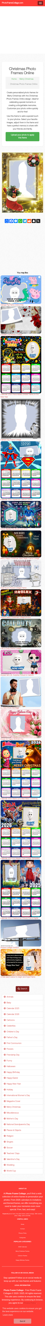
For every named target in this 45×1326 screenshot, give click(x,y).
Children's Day (12, 1032)
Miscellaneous (12, 1113)
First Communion (14, 1044)
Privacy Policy (22, 1233)
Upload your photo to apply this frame (22, 136)
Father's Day (11, 1038)
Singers (9, 1142)
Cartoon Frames (22, 1255)
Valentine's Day (13, 1159)
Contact (22, 1228)
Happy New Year (13, 1084)
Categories (22, 1237)
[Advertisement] (22, 30)
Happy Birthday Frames (22, 1260)
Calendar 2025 (12, 1009)
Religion (10, 1136)
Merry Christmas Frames (22, 1251)
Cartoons (10, 1020)
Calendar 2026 (12, 1015)
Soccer (9, 1148)
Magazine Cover (13, 1102)
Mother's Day (12, 1119)
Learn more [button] (8, 1315)
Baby (8, 1003)
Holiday (9, 1090)
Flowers (9, 1049)
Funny (9, 1061)
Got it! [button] (22, 1321)
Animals (9, 997)
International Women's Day (18, 1096)
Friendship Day (12, 1055)
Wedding (10, 1165)
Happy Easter (12, 1078)
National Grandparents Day (18, 1125)
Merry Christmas (27, 79)
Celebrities (11, 1026)
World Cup (11, 1171)
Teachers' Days (13, 1154)
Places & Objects (13, 1131)
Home (14, 79)
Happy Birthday (13, 1073)
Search (23, 989)
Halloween (11, 1067)
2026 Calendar (22, 1246)
